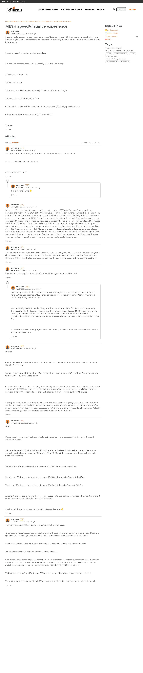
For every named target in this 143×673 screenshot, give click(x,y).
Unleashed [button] (125, 61)
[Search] (114, 9)
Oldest (15, 143)
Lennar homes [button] (112, 61)
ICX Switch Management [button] (115, 59)
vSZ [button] (132, 53)
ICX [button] (108, 53)
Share (8, 130)
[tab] (10, 136)
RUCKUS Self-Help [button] (113, 48)
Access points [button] (111, 56)
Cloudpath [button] (128, 51)
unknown (15, 31)
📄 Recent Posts (111, 33)
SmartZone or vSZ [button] (113, 51)
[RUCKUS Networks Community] (14, 9)
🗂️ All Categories (111, 30)
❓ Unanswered (121, 36)
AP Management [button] (120, 53)
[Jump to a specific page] (99, 142)
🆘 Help (108, 40)
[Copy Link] (34, 34)
